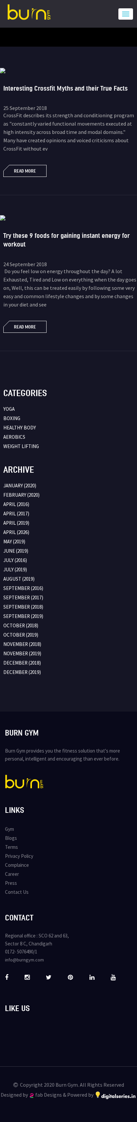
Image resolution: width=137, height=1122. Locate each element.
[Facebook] (6, 977)
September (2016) (23, 588)
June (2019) (15, 551)
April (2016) (16, 504)
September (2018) (23, 607)
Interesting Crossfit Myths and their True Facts (65, 88)
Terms (11, 847)
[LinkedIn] (91, 977)
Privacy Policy (19, 856)
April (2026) (16, 532)
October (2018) (20, 625)
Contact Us (17, 892)
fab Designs (48, 1094)
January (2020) (19, 485)
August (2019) (19, 579)
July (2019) (15, 569)
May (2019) (14, 541)
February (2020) (21, 495)
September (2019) (23, 616)
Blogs (11, 838)
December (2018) (22, 663)
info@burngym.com (24, 960)
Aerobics (14, 437)
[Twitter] (49, 977)
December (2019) (22, 672)
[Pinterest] (70, 977)
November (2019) (22, 653)
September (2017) (23, 597)
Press (11, 883)
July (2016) (15, 560)
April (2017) (16, 513)
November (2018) (22, 644)
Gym (9, 829)
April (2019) (16, 523)
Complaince (17, 865)
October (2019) (20, 635)
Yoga (9, 409)
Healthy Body (19, 427)
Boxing (11, 418)
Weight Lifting (21, 446)
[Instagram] (27, 977)
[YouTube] (113, 977)
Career (12, 874)
